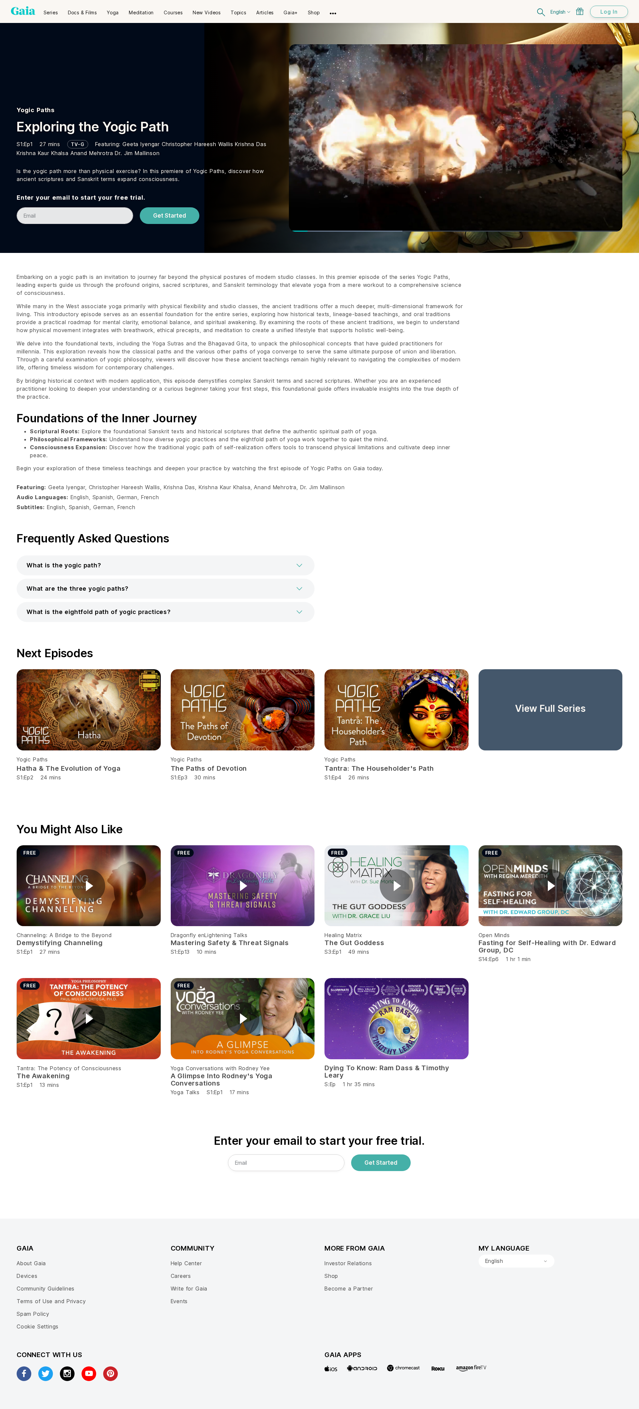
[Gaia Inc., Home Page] (23, 10)
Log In (609, 11)
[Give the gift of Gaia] (579, 11)
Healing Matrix (343, 935)
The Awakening (43, 1076)
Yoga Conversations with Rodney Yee (220, 1068)
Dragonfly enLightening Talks (209, 935)
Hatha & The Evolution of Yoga (69, 768)
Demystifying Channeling (60, 943)
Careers (181, 1276)
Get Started (169, 215)
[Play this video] (88, 886)
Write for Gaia (189, 1288)
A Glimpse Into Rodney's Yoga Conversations (222, 1079)
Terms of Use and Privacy (51, 1301)
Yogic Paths (36, 109)
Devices (27, 1276)
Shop (331, 1276)
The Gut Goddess (354, 943)
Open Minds (494, 935)
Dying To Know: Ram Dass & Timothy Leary (386, 1071)
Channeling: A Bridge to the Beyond (64, 935)
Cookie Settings (38, 1326)
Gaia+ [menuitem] (291, 12)
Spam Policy (33, 1313)
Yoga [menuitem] (113, 12)
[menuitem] (51, 10)
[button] (166, 565)
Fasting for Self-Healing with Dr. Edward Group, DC (547, 946)
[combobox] (516, 1261)
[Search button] (541, 11)
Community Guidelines (46, 1288)
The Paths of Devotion (209, 768)
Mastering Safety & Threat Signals (230, 943)
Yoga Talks (185, 1092)
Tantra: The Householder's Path (379, 768)
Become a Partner (348, 1288)
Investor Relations (348, 1263)
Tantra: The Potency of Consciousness (69, 1068)
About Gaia (31, 1263)
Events (179, 1301)
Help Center (186, 1263)
